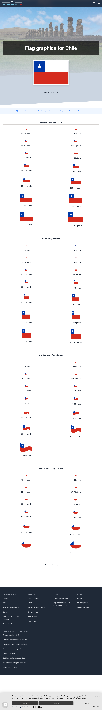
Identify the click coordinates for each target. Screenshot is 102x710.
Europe (5, 612)
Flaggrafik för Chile (10, 667)
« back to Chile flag (51, 93)
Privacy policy (82, 603)
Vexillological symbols (60, 598)
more (87, 703)
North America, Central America (11, 618)
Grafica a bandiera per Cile (13, 649)
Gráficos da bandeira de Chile (14, 658)
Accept (56, 703)
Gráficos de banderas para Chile (15, 640)
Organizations (33, 612)
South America (8, 624)
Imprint (79, 598)
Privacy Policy (96, 706)
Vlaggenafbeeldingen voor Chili (14, 663)
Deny (25, 703)
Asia (4, 603)
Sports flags (32, 621)
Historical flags (33, 617)
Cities (30, 603)
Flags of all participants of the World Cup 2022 (62, 604)
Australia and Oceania (11, 607)
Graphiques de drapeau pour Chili (15, 644)
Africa (5, 598)
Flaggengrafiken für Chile (12, 635)
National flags (9, 594)
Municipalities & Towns (36, 607)
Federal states (33, 598)
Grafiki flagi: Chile (9, 653)
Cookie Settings (83, 607)
